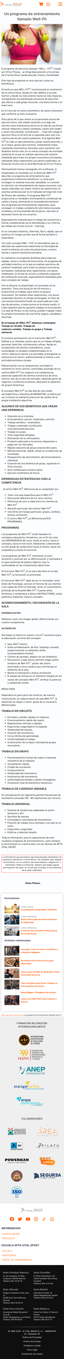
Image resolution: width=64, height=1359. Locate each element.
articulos (18, 1015)
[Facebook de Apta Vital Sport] (12, 1219)
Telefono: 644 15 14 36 (43, 1283)
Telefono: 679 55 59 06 (12, 1319)
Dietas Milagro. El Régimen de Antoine (38, 992)
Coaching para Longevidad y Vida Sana (39, 910)
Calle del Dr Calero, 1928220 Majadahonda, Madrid (45, 1294)
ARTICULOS (8, 1238)
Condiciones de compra (32, 1354)
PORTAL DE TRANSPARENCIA (17, 1260)
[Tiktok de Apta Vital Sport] (44, 1219)
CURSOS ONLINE (11, 1234)
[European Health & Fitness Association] (32, 1086)
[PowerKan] (17, 1161)
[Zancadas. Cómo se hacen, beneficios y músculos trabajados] (11, 951)
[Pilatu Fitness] (47, 1146)
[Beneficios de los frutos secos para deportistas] (11, 962)
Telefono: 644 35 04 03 (13, 1303)
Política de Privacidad (32, 1337)
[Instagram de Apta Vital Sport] (36, 1219)
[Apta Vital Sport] (11, 4)
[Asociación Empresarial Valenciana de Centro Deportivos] (16, 1131)
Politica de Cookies (32, 1341)
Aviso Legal (32, 1350)
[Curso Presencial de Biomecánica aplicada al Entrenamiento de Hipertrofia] (11, 920)
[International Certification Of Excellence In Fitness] (32, 1040)
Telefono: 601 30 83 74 (12, 1281)
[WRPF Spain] (17, 1176)
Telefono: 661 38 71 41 (42, 1319)
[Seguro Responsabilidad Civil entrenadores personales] (47, 1176)
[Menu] (41, 4)
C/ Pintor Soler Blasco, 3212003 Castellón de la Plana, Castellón (45, 1278)
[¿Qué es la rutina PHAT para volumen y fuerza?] (11, 1000)
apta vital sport (7, 1015)
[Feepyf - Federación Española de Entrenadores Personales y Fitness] (32, 1055)
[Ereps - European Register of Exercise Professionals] (32, 1101)
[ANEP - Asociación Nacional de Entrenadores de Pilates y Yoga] (32, 1070)
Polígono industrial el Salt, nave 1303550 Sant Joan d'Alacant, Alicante (16, 1296)
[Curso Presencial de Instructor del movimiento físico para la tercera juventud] (11, 931)
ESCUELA (7, 1251)
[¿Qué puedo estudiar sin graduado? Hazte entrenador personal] (11, 973)
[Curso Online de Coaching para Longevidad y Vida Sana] (11, 908)
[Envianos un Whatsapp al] (52, 1219)
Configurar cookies (32, 1345)
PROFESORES (9, 1255)
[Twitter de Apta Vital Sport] (20, 1219)
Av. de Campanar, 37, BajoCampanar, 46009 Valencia (14, 1277)
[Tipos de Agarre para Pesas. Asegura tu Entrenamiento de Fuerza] (11, 984)
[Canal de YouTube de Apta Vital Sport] (28, 1219)
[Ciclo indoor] (47, 1161)
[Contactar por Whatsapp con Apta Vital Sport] (48, 4)
